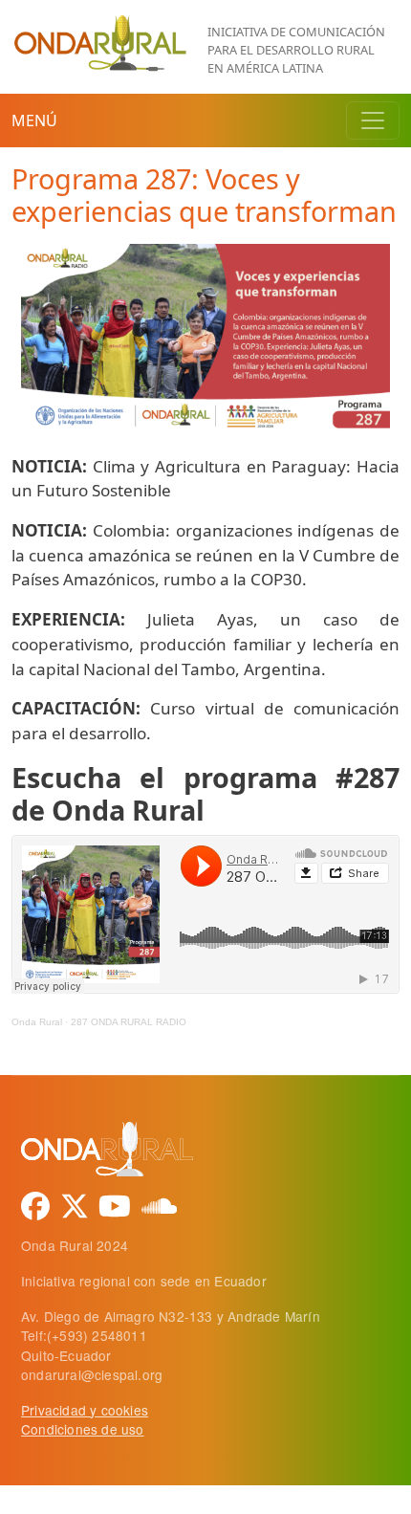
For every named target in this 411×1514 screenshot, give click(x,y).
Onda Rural (36, 1022)
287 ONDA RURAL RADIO (128, 1022)
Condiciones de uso (82, 1428)
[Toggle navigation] (373, 120)
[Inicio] (101, 23)
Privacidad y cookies (84, 1409)
